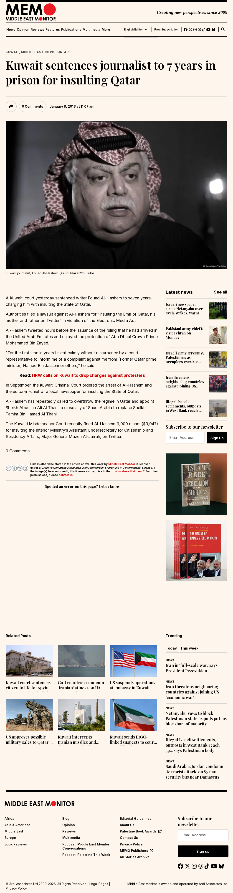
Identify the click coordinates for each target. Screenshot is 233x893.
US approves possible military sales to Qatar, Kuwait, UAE (27, 740)
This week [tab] (189, 648)
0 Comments (32, 106)
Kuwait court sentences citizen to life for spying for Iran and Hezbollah (28, 685)
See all (220, 292)
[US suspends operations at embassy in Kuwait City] (133, 661)
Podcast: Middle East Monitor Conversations (85, 846)
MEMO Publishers (134, 851)
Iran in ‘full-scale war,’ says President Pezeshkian (192, 668)
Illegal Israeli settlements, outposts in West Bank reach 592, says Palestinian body (185, 406)
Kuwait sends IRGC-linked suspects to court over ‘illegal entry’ (132, 740)
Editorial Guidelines (135, 818)
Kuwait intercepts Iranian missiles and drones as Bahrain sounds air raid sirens (78, 740)
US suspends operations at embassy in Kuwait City (132, 685)
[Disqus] (82, 552)
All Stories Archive (134, 857)
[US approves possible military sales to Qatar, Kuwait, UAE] (29, 715)
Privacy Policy (131, 844)
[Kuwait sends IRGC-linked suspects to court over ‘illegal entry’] (133, 715)
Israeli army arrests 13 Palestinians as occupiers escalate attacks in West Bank (185, 357)
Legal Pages (98, 884)
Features (53, 29)
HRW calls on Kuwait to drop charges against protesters (88, 375)
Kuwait (12, 52)
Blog (65, 818)
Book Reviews (16, 844)
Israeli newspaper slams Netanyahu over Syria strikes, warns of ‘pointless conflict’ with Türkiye (185, 308)
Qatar (63, 52)
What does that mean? (130, 471)
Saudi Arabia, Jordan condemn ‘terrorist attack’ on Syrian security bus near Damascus (194, 772)
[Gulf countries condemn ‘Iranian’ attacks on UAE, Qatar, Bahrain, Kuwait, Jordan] (81, 661)
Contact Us (129, 838)
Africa (9, 818)
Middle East (32, 52)
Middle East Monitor (121, 464)
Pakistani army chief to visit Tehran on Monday (185, 333)
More (106, 29)
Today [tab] (171, 648)
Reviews (37, 29)
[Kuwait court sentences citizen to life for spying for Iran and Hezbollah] (29, 661)
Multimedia (91, 29)
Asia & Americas (17, 825)
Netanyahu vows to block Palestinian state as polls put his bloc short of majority (196, 719)
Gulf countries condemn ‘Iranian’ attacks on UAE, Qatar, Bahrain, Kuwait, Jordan (81, 685)
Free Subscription (166, 29)
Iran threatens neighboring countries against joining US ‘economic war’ (185, 381)
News (10, 29)
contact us (66, 475)
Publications (71, 29)
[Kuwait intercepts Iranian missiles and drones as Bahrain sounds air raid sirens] (81, 715)
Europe (10, 838)
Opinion (23, 29)
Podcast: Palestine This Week (86, 855)
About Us (127, 825)
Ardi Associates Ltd (213, 884)
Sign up (217, 438)
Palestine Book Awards (138, 831)
